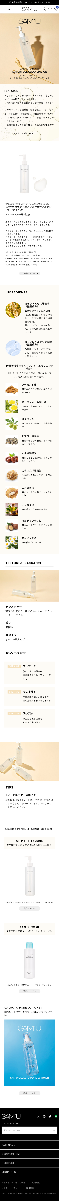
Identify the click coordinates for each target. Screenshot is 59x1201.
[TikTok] (50, 1116)
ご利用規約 (35, 1182)
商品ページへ (29, 273)
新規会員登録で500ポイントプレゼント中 (29, 2)
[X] (38, 1116)
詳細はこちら (29, 1093)
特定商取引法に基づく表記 (13, 1182)
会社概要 (30, 1188)
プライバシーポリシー (11, 1188)
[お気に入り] (50, 9)
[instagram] (44, 1116)
